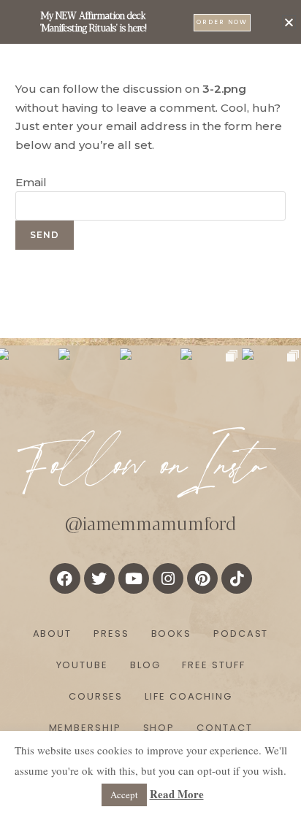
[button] (288, 22)
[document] (150, 407)
